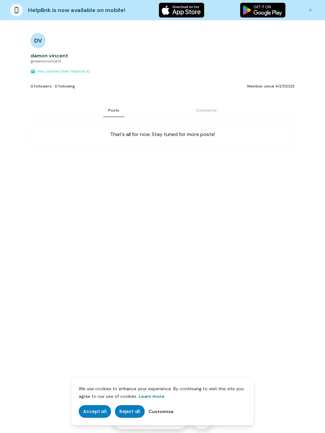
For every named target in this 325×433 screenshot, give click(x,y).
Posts (113, 110)
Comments (206, 110)
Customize (161, 411)
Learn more (151, 396)
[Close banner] (310, 10)
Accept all (95, 411)
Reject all (129, 411)
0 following (65, 86)
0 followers (41, 86)
